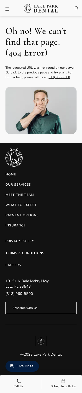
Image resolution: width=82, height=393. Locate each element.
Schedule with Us (25, 308)
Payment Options (22, 215)
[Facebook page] (41, 341)
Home (10, 174)
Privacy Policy (19, 241)
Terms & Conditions (24, 253)
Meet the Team (19, 195)
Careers (13, 265)
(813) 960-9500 (59, 77)
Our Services (18, 184)
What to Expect (21, 205)
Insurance (15, 225)
